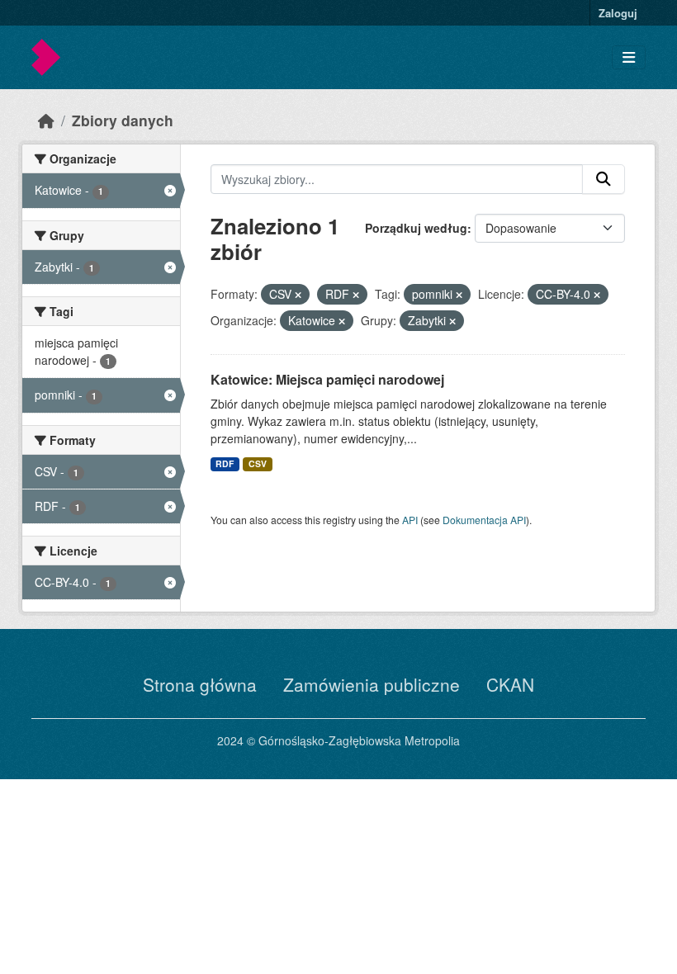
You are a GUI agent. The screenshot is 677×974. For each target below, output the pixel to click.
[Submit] (603, 179)
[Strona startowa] (46, 120)
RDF (224, 463)
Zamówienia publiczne (371, 684)
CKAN (510, 684)
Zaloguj (618, 13)
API (410, 520)
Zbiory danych (122, 120)
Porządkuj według (416, 228)
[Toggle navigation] (629, 57)
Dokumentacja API (484, 520)
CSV (258, 463)
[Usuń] (298, 294)
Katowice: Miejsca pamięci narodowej (327, 379)
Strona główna (200, 684)
